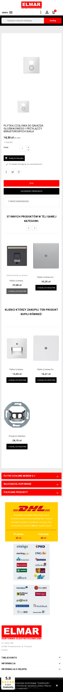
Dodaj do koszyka (14, 158)
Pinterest (18, 172)
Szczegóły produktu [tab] (31, 191)
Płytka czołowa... (17, 281)
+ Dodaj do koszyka (17, 291)
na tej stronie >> (36, 688)
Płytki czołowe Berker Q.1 (19, 476)
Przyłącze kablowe (17, 436)
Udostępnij (6, 172)
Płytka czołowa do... (46, 277)
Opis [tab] (31, 183)
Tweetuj (12, 172)
